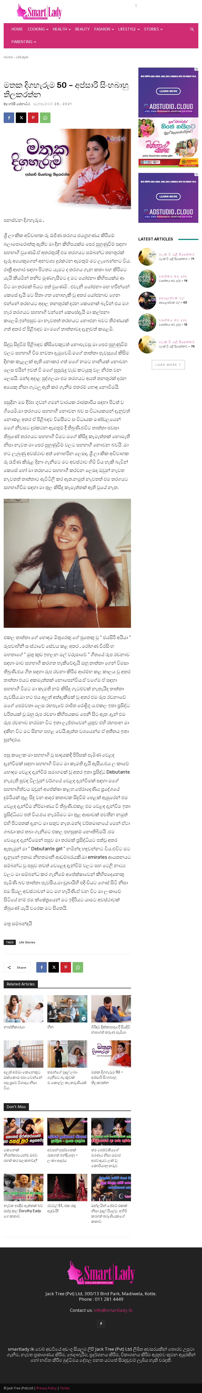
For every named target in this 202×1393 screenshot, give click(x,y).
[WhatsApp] (45, 117)
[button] (192, 29)
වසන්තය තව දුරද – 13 (173, 324)
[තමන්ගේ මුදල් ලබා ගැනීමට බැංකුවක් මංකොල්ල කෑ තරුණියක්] (67, 1054)
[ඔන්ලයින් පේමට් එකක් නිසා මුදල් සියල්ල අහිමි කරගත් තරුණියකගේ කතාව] (111, 1187)
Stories (151, 29)
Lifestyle (127, 29)
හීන (50, 1027)
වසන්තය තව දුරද (173, 276)
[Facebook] (9, 117)
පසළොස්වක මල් (172, 298)
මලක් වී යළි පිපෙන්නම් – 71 (176, 259)
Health (60, 29)
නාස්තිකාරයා (14, 1027)
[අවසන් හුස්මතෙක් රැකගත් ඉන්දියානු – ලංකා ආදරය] (67, 1131)
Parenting (22, 42)
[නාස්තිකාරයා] (23, 1008)
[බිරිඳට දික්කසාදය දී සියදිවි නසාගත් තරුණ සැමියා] (111, 1008)
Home (17, 29)
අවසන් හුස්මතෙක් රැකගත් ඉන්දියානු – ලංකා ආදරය (62, 1155)
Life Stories (27, 942)
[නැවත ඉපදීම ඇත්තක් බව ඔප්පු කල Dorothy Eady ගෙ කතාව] (23, 1187)
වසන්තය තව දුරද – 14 (173, 280)
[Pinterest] (33, 117)
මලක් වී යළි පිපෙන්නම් (177, 254)
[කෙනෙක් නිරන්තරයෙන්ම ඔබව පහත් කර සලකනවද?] (23, 1131)
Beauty (82, 29)
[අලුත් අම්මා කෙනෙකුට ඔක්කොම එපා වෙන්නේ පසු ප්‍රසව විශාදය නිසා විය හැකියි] (23, 1054)
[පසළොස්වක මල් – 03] (147, 301)
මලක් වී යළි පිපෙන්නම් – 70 (177, 346)
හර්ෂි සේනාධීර (19, 104)
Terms (64, 1388)
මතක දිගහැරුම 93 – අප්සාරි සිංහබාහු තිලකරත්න (107, 1077)
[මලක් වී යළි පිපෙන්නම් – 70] (147, 344)
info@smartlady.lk (113, 1310)
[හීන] (67, 1008)
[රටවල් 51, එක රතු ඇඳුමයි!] (67, 1187)
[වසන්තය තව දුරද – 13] (147, 322)
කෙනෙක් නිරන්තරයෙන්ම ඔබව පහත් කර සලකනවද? (21, 1155)
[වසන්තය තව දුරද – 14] (147, 278)
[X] (21, 117)
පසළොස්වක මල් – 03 (173, 302)
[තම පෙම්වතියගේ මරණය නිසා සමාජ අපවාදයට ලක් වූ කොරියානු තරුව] (111, 1131)
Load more (166, 365)
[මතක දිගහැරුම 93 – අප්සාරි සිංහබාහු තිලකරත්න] (111, 1054)
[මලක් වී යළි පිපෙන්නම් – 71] (147, 257)
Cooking (36, 29)
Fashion (102, 29)
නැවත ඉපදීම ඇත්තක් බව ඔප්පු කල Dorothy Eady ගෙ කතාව (23, 1211)
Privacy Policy (47, 1388)
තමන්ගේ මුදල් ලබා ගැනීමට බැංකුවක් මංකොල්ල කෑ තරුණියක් (67, 1077)
